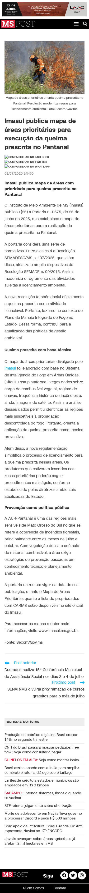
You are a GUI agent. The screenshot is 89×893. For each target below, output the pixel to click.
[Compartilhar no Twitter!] (26, 162)
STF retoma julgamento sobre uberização (38, 805)
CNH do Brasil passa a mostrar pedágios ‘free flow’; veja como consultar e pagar (42, 750)
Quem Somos (33, 888)
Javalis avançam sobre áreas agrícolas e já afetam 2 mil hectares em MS (40, 841)
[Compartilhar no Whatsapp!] (27, 166)
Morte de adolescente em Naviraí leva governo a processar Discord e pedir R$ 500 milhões (43, 816)
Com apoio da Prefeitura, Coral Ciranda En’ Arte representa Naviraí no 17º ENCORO (44, 828)
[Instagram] (82, 875)
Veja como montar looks (42, 760)
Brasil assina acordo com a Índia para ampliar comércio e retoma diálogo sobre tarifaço (42, 770)
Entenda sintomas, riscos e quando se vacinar (43, 795)
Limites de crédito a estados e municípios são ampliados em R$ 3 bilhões (42, 783)
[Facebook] (64, 875)
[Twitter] (73, 875)
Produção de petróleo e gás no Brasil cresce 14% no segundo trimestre (41, 737)
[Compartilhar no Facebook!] (27, 157)
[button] (76, 24)
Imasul (10, 368)
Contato (60, 888)
